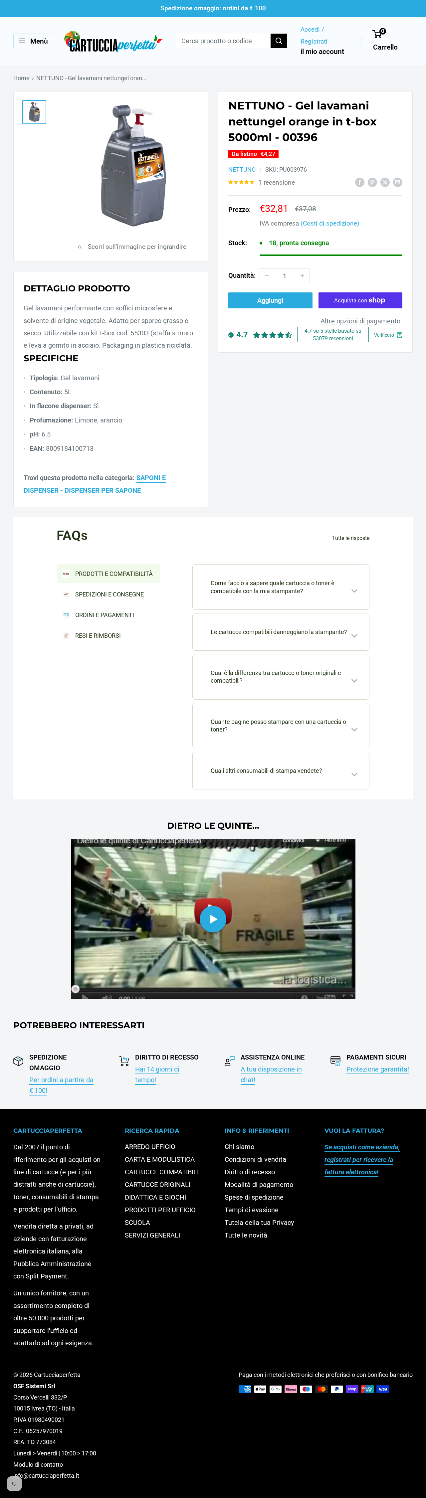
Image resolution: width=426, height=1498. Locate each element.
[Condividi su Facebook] (359, 182)
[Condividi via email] (397, 182)
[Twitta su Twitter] (385, 182)
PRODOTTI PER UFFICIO (160, 1210)
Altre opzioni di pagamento (360, 321)
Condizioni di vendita (255, 1159)
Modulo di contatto (38, 1464)
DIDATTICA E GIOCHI (155, 1197)
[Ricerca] (279, 41)
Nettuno (242, 169)
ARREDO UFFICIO (150, 1147)
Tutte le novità (246, 1235)
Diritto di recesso (250, 1172)
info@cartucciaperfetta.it (46, 1475)
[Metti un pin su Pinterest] (372, 182)
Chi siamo (239, 1147)
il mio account (322, 52)
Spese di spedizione (254, 1197)
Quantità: (242, 275)
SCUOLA (137, 1223)
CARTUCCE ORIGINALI (157, 1185)
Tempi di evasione (252, 1210)
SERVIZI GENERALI (152, 1235)
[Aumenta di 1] (302, 276)
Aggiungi (270, 300)
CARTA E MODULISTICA (160, 1159)
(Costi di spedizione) (330, 224)
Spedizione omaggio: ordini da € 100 (213, 8)
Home (21, 78)
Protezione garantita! (377, 1069)
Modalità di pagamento (259, 1185)
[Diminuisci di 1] (267, 276)
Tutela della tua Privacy (259, 1223)
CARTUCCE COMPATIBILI (162, 1172)
